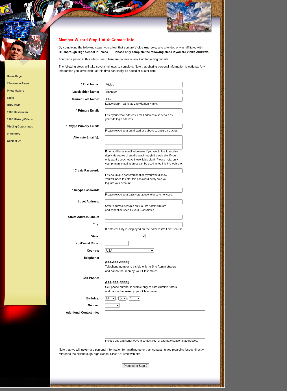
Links (10, 97)
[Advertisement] (25, 218)
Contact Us (14, 141)
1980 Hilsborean (17, 112)
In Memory (13, 133)
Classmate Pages (18, 83)
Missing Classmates (20, 126)
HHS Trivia (13, 105)
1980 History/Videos (20, 119)
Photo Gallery (15, 90)
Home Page (14, 76)
